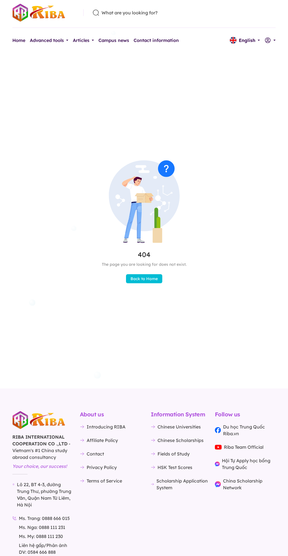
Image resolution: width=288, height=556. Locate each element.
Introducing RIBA (106, 427)
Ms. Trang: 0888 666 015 (44, 518)
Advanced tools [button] (47, 40)
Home (18, 40)
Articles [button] (81, 40)
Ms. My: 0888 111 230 (41, 536)
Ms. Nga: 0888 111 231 (42, 527)
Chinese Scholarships (181, 440)
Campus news (113, 40)
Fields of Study (174, 454)
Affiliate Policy (102, 440)
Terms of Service (104, 481)
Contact (95, 454)
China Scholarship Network (242, 484)
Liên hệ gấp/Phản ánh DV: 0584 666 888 (43, 548)
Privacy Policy (102, 467)
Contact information (156, 40)
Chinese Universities (179, 427)
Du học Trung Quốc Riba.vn (244, 430)
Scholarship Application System (182, 484)
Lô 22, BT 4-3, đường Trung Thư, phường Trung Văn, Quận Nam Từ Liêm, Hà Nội (44, 495)
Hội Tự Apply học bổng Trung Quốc (246, 464)
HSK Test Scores (175, 467)
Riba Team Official (244, 447)
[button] (245, 40)
